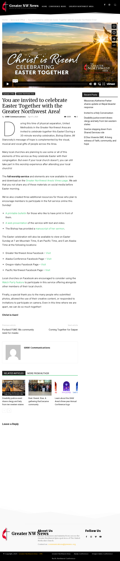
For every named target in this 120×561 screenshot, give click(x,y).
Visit (48, 253)
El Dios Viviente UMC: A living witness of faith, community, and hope (100, 140)
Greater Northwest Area (25, 94)
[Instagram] (109, 5)
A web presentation (16, 222)
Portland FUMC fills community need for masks (18, 331)
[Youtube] (100, 537)
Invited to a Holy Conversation (98, 113)
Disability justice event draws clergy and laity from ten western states (13, 401)
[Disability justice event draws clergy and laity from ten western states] (13, 388)
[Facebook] (104, 5)
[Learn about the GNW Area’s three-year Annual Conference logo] (66, 388)
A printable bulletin (15, 213)
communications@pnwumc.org (62, 544)
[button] (115, 5)
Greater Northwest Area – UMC (31, 554)
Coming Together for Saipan (63, 329)
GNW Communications (15, 116)
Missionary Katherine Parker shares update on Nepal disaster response (100, 104)
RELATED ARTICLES (14, 373)
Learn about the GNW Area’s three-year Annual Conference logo (66, 401)
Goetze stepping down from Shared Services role (98, 131)
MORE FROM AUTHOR (38, 373)
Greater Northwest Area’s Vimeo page (47, 180)
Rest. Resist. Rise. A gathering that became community (38, 401)
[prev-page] (4, 411)
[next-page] (9, 411)
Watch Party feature (13, 282)
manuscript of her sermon (50, 228)
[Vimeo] (96, 537)
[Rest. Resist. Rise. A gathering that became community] (39, 388)
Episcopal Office (8, 94)
